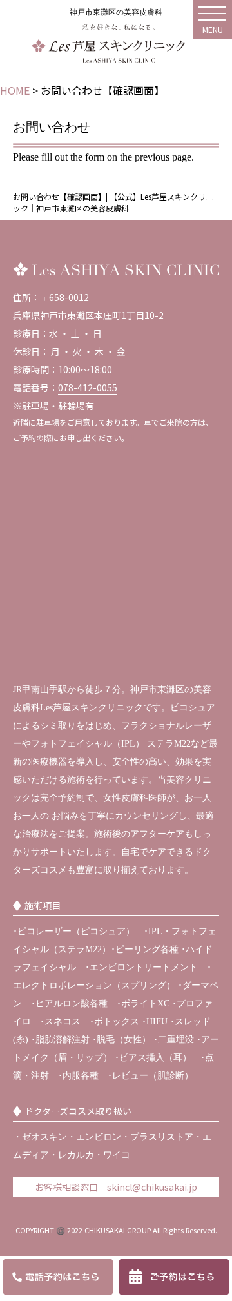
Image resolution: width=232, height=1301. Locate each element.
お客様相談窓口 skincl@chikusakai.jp (116, 1186)
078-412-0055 (87, 387)
